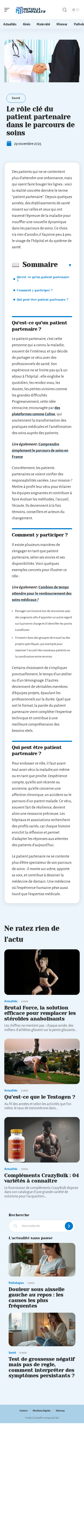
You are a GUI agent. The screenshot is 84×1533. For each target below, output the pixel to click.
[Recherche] (65, 9)
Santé (16, 98)
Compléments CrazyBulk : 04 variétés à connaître (41, 1178)
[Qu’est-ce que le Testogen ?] (42, 1061)
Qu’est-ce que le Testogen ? (39, 1097)
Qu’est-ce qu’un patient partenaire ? (43, 279)
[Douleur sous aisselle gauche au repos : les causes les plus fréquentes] (42, 1259)
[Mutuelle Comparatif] (31, 9)
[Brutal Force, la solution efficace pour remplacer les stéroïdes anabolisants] (42, 972)
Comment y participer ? (35, 290)
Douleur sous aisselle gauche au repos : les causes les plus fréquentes (36, 1297)
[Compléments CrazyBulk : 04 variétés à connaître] (42, 1140)
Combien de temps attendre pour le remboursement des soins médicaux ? (42, 593)
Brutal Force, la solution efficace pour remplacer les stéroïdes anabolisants (40, 1013)
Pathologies (16, 1283)
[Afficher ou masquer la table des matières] (65, 265)
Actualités (10, 1001)
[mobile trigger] (8, 9)
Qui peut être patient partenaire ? (42, 299)
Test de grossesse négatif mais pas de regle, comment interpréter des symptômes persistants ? (42, 1367)
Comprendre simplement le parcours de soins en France (40, 450)
